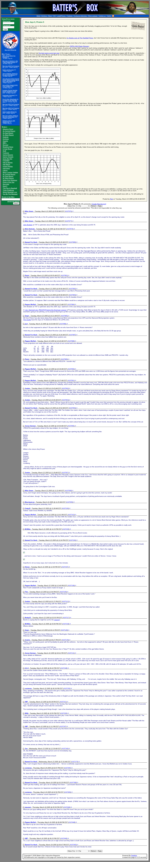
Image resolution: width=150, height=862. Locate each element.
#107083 (72, 295)
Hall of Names (8, 162)
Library (5, 170)
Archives (44, 16)
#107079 (70, 229)
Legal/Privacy (61, 16)
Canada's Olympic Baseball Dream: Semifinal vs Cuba (10, 91)
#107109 (63, 592)
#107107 (65, 567)
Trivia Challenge (8, 190)
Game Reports (8, 155)
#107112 (65, 601)
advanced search (13, 201)
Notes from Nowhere (10, 180)
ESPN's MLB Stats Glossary (79, 46)
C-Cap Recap (7, 149)
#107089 (64, 359)
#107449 (64, 838)
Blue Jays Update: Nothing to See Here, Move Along (10, 116)
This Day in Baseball (10, 188)
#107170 (75, 761)
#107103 (71, 514)
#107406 (67, 792)
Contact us (102, 16)
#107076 (68, 211)
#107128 (64, 630)
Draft (4, 151)
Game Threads (8, 157)
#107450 (73, 845)
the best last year (49, 53)
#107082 (72, 288)
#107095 (71, 426)
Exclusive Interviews (80, 16)
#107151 (63, 702)
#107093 (65, 400)
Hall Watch (6, 164)
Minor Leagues (93, 16)
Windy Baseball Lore (10, 192)
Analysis (5, 137)
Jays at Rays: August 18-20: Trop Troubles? (10, 85)
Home (38, 16)
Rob (111, 199)
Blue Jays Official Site (10, 50)
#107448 (72, 822)
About (50, 16)
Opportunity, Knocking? (9, 95)
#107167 (63, 726)
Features (70, 16)
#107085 (64, 316)
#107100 (65, 508)
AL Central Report (9, 131)
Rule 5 (5, 186)
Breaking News (8, 147)
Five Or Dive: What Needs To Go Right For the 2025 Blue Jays (10, 101)
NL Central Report (9, 174)
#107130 (65, 640)
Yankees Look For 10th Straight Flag (9, 121)
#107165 (64, 713)
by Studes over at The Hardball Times (80, 38)
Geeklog (134, 855)
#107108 (71, 585)
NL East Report (8, 176)
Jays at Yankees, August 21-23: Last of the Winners (10, 74)
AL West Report (8, 135)
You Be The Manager (10, 194)
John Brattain (27, 225)
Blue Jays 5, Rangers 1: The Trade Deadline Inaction (10, 61)
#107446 (67, 807)
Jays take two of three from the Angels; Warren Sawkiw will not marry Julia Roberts (11, 80)
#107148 (64, 668)
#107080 (72, 242)
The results (27, 320)
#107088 (71, 341)
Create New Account (99, 204)
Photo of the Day (8, 182)
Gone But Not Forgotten (7, 159)
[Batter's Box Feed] (113, 16)
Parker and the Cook (8, 70)
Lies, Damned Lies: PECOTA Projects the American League (45, 310)
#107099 (69, 502)
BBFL (5, 143)
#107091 (71, 380)
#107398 (73, 782)
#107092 (65, 388)
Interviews (6, 168)
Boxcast (5, 145)
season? (57, 620)
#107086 (63, 324)
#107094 (72, 408)
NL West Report (8, 178)
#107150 (67, 688)
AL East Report (8, 133)
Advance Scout (8, 129)
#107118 (66, 624)
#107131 (71, 653)
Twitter (109, 16)
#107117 (66, 617)
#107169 (65, 748)
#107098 (68, 490)
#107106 (72, 540)
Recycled (6, 184)
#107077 (68, 221)
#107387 (67, 768)
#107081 (64, 275)
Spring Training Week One (10, 112)
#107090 (71, 369)
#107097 (65, 472)
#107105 (66, 529)
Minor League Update (10, 172)
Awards (5, 141)
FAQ (54, 16)
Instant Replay (8, 166)
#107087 (72, 335)
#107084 (71, 304)
